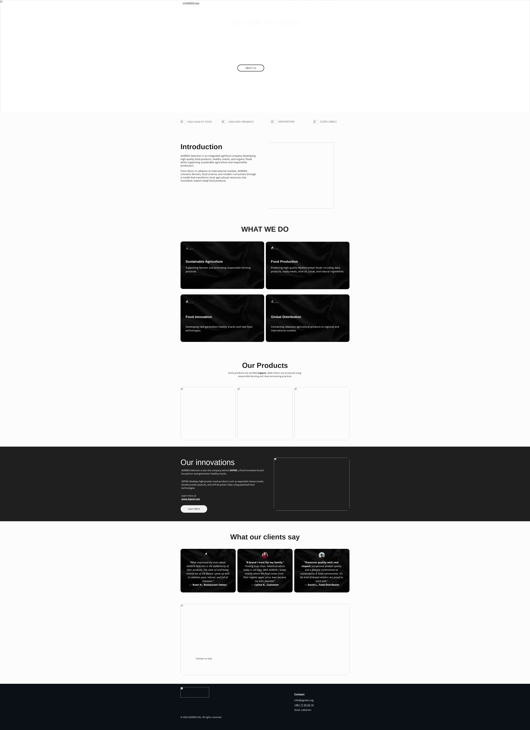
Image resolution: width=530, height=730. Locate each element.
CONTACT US (279, 68)
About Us (294, 6)
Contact (343, 6)
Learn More (194, 508)
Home (281, 6)
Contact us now (204, 658)
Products (309, 6)
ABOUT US (250, 68)
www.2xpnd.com (190, 499)
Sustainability (327, 6)
